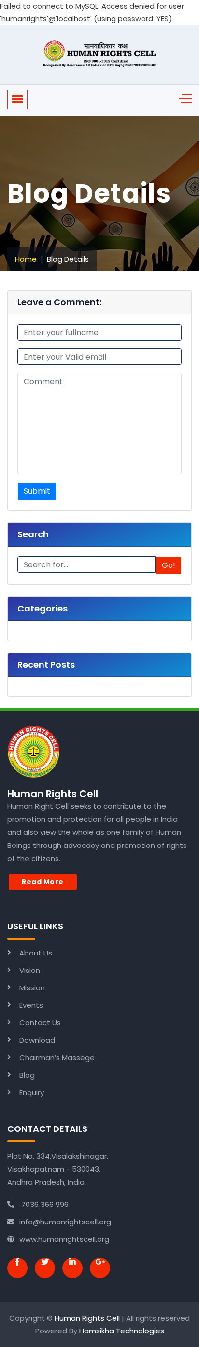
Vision (29, 970)
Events (31, 1005)
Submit (37, 491)
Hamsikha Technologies (121, 1331)
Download (37, 1040)
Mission (32, 988)
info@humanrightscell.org (65, 1222)
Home (26, 259)
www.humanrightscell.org (64, 1239)
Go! (168, 565)
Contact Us (40, 1023)
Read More (43, 882)
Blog (27, 1075)
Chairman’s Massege (57, 1057)
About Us (35, 953)
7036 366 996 (44, 1204)
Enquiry (31, 1092)
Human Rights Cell (87, 1318)
